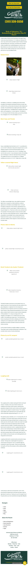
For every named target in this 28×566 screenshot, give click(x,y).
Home (4, 506)
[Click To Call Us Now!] (25, 563)
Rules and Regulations (8, 521)
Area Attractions (6, 525)
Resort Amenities (7, 523)
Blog (4, 513)
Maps (4, 510)
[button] (14, 25)
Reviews (5, 526)
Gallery (5, 512)
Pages (4, 528)
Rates (4, 508)
